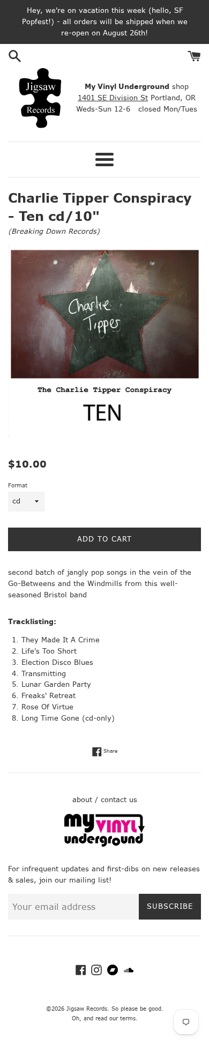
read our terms (115, 1018)
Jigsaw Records (86, 1008)
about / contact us (104, 799)
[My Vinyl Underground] (104, 844)
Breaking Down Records (53, 231)
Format (17, 485)
